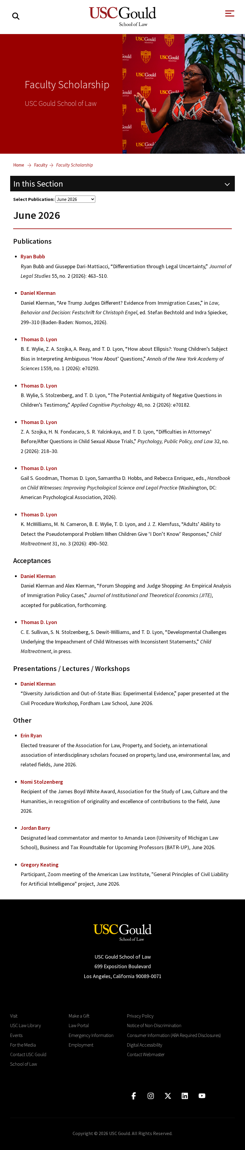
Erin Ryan (31, 735)
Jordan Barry (35, 827)
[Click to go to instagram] (150, 1096)
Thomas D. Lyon (39, 339)
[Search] (16, 16)
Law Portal (79, 1025)
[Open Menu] (229, 15)
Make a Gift (79, 1016)
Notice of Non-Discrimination (154, 1025)
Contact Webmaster (146, 1054)
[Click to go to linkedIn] (185, 1096)
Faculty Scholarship (74, 165)
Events (16, 1035)
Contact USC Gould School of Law (28, 1059)
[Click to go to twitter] (167, 1096)
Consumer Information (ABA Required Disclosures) (174, 1035)
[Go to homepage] (122, 931)
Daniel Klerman (38, 292)
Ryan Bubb (33, 256)
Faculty (41, 165)
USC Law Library (25, 1025)
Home (18, 165)
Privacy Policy (140, 1016)
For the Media (23, 1045)
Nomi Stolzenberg (42, 781)
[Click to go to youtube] (202, 1096)
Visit (13, 1016)
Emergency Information (91, 1035)
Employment (81, 1045)
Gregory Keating (40, 864)
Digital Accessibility (144, 1045)
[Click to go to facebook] (133, 1096)
